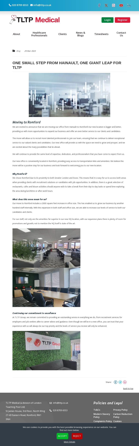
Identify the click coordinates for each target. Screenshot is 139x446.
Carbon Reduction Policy (122, 416)
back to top (128, 388)
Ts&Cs (97, 409)
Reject (77, 436)
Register (122, 19)
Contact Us (121, 34)
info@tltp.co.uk (42, 5)
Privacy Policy (120, 409)
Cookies (117, 421)
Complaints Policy (103, 421)
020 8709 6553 (20, 5)
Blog (18, 51)
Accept (62, 436)
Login (107, 19)
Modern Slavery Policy (102, 416)
